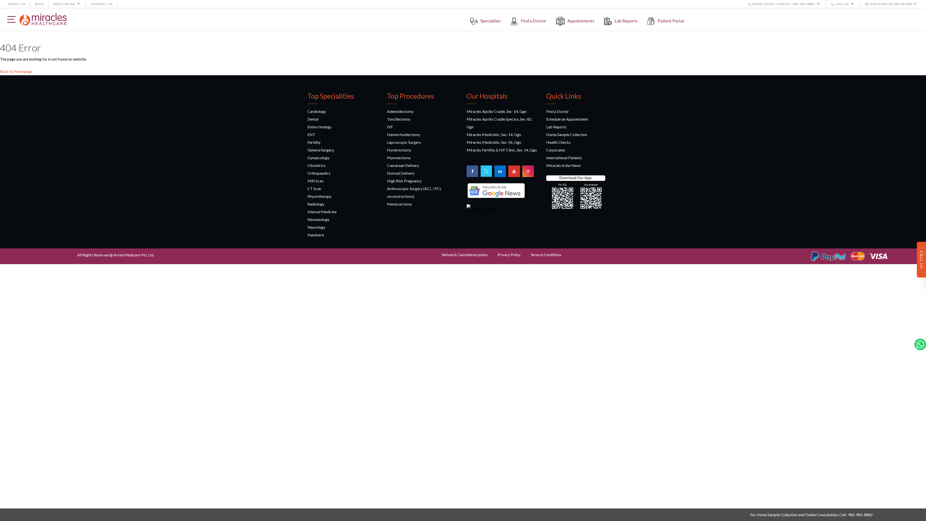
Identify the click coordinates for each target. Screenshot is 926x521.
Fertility (313, 142)
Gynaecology (318, 157)
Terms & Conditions (545, 255)
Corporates (555, 150)
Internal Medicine (322, 211)
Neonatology (318, 219)
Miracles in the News (563, 165)
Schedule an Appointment (567, 119)
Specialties (490, 20)
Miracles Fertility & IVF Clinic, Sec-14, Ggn (502, 150)
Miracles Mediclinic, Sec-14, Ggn (494, 134)
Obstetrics (316, 165)
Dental (313, 119)
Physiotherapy (319, 196)
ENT (311, 134)
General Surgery (320, 150)
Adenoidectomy (400, 111)
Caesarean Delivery (403, 165)
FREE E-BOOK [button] (64, 4)
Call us (921, 260)
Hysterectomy (399, 150)
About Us (16, 4)
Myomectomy (399, 157)
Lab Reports (626, 20)
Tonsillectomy (398, 119)
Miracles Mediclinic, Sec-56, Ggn (494, 142)
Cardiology (316, 111)
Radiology (315, 204)
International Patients (564, 157)
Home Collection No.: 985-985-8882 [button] (784, 4)
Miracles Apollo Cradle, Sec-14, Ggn (496, 111)
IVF (390, 126)
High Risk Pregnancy (404, 180)
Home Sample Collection (566, 134)
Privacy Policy (509, 255)
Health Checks (558, 142)
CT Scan (314, 188)
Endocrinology (319, 126)
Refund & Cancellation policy (465, 255)
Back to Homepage (16, 71)
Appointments (580, 20)
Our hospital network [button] (890, 4)
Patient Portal (671, 20)
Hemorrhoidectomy (403, 134)
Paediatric (316, 235)
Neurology (316, 227)
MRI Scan (315, 180)
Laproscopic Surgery (404, 142)
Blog (39, 4)
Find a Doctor (533, 20)
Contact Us (102, 4)
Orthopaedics (318, 173)
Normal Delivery (401, 173)
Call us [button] (842, 4)
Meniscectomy (399, 204)
